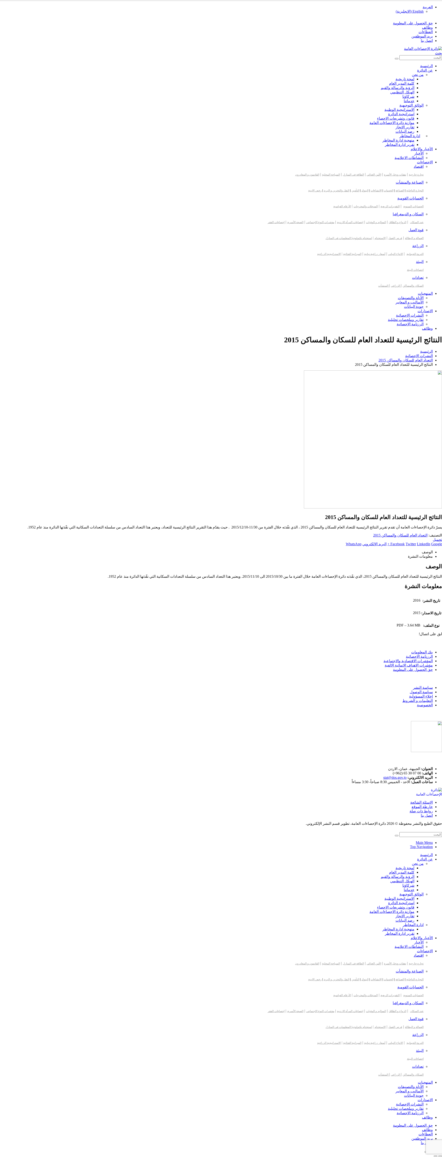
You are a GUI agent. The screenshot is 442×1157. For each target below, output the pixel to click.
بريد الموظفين (422, 36)
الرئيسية (426, 66)
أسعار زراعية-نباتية (374, 254)
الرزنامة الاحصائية (419, 656)
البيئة (420, 262)
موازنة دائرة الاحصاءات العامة (391, 123)
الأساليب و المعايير (409, 302)
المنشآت (383, 285)
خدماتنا (409, 101)
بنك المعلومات (422, 652)
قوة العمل (416, 230)
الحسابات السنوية (413, 206)
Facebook (397, 544)
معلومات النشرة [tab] (420, 556)
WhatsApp (353, 544)
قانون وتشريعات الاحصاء (395, 118)
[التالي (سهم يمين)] (435, 1156)
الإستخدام (380, 238)
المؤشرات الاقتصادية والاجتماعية (408, 661)
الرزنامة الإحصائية (410, 324)
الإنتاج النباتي (395, 254)
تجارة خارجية (416, 174)
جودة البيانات (414, 307)
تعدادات (418, 278)
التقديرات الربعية (390, 206)
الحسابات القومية (410, 198)
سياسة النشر (423, 688)
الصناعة (399, 190)
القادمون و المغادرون (307, 174)
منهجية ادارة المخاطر (398, 140)
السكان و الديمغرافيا (408, 214)
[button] (438, 53)
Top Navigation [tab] (421, 847)
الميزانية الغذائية (352, 254)
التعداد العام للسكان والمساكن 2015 (400, 535)
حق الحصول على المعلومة (413, 23)
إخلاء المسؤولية (421, 696)
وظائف (427, 27)
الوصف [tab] (427, 552)
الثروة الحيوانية (415, 254)
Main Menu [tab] (424, 843)
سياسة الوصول (421, 692)
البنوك (365, 190)
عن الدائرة (425, 70)
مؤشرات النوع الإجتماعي (320, 222)
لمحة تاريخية (404, 79)
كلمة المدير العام (401, 83)
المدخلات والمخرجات (366, 206)
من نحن (418, 75)
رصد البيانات (404, 131)
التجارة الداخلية (415, 190)
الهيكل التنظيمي (402, 92)
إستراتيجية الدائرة (401, 114)
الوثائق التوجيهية (411, 105)
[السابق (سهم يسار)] (440, 1156)
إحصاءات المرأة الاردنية (350, 222)
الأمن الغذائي (374, 174)
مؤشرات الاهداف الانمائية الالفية (409, 665)
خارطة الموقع (422, 807)
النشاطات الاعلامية (409, 158)
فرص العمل (395, 238)
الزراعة (418, 246)
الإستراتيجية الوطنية (399, 110)
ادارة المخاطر (409, 136)
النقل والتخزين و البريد (336, 190)
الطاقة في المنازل (353, 174)
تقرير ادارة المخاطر (399, 145)
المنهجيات (425, 293)
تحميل (437, 540)
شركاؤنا (408, 96)
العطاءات (426, 32)
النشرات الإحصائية (410, 315)
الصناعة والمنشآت (410, 182)
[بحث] (396, 58)
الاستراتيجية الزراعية (329, 254)
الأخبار (419, 153)
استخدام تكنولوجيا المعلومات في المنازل (349, 238)
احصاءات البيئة (415, 269)
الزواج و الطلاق (397, 222)
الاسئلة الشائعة (421, 802)
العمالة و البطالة (414, 238)
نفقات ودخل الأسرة (395, 174)
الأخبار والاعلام (422, 149)
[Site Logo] (423, 49)
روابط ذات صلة (421, 811)
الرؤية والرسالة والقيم (397, 88)
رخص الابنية (315, 190)
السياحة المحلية (331, 174)
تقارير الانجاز (404, 127)
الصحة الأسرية (295, 222)
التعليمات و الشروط (417, 701)
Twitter (411, 544)
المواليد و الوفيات (376, 222)
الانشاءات (376, 190)
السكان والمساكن (413, 285)
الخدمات (388, 190)
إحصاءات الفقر (276, 222)
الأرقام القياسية (342, 206)
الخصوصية (425, 705)
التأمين (355, 190)
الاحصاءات (425, 162)
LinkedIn (423, 544)
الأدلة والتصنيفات (411, 298)
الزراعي (396, 285)
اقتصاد (419, 166)
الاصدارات (425, 311)
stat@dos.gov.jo (395, 777)
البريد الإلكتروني (374, 544)
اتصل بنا (427, 41)
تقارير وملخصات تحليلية (406, 320)
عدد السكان (417, 222)
